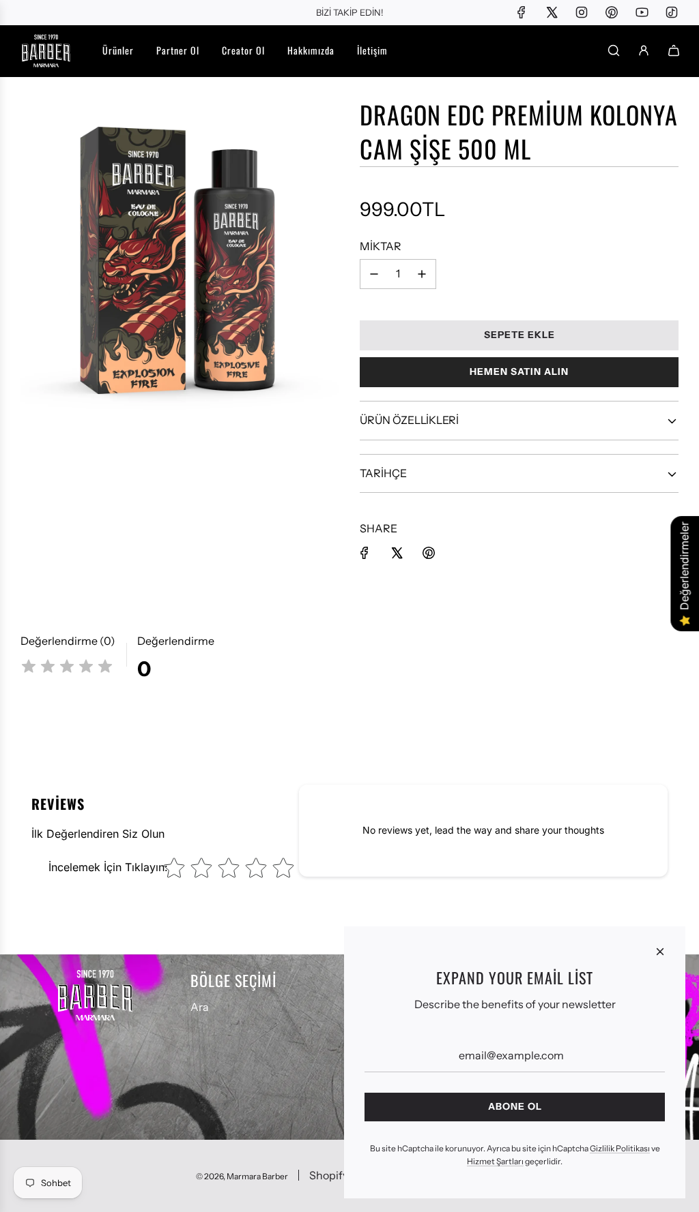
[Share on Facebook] (365, 553)
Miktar (380, 246)
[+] (422, 274)
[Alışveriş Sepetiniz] (674, 50)
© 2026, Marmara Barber (242, 1176)
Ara (199, 1007)
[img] (66, 668)
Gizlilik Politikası (620, 1148)
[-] (374, 274)
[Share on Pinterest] (429, 553)
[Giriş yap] (644, 50)
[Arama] (614, 50)
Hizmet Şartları (495, 1161)
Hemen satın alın (519, 371)
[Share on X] (397, 553)
